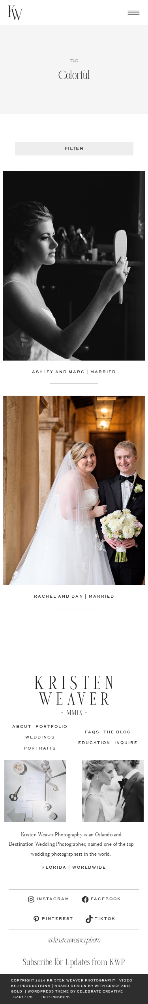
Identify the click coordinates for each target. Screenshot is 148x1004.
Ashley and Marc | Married (74, 372)
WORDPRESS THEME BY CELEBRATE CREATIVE (75, 991)
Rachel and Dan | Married (74, 596)
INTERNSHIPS (55, 997)
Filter (74, 148)
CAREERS (23, 997)
